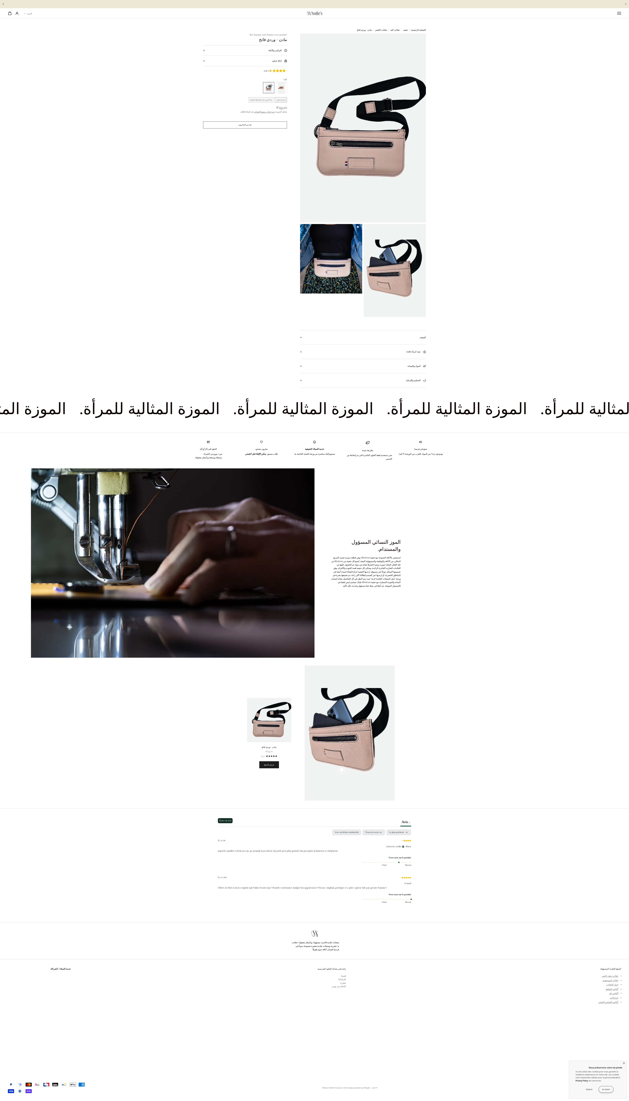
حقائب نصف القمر (610, 975)
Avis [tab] (406, 822)
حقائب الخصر (381, 30)
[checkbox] (346, 832)
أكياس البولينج (612, 989)
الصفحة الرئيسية (418, 30)
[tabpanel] (314, 868)
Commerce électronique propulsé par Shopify (352, 1088)
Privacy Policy (582, 1080)
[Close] (624, 1063)
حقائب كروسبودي (610, 980)
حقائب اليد (395, 30)
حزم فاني (614, 997)
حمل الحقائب (612, 984)
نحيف (405, 30)
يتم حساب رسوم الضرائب (264, 111)
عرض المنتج (269, 764)
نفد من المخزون (245, 124)
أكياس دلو (614, 993)
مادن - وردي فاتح (269, 747)
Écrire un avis (225, 820)
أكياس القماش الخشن (608, 1002)
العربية (29, 13)
